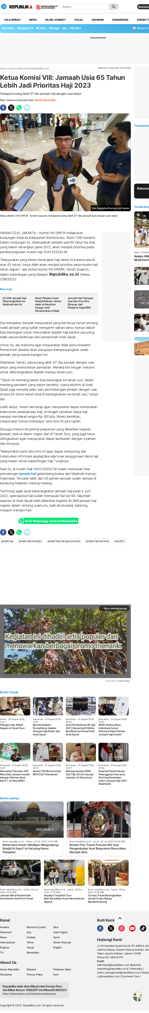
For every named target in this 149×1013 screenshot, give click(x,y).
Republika (8, 28)
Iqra (29, 932)
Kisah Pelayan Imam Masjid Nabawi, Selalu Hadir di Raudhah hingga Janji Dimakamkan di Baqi (48, 304)
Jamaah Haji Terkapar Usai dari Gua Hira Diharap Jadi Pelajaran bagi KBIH (81, 302)
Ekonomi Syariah (36, 927)
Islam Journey (55, 19)
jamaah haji (28, 474)
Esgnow (4, 947)
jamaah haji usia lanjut (30, 541)
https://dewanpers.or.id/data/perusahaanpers (29, 993)
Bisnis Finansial (62, 942)
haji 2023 (119, 541)
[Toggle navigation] (4, 6)
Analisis (31, 937)
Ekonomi (98, 19)
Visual (30, 947)
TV (1, 952)
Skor (56, 927)
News (33, 19)
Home (3, 68)
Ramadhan (33, 952)
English (57, 947)
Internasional (7, 942)
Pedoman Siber (62, 969)
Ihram (13, 68)
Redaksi (31, 969)
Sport (56, 937)
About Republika (9, 969)
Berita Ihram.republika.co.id (34, 68)
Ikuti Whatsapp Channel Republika (51, 521)
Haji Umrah (12, 19)
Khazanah (5, 932)
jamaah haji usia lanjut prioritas (64, 541)
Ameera (4, 927)
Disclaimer (6, 974)
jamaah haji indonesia (97, 541)
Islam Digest (60, 932)
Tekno (30, 942)
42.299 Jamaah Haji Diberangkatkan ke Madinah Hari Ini (14, 301)
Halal (78, 19)
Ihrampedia (120, 19)
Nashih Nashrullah (45, 100)
